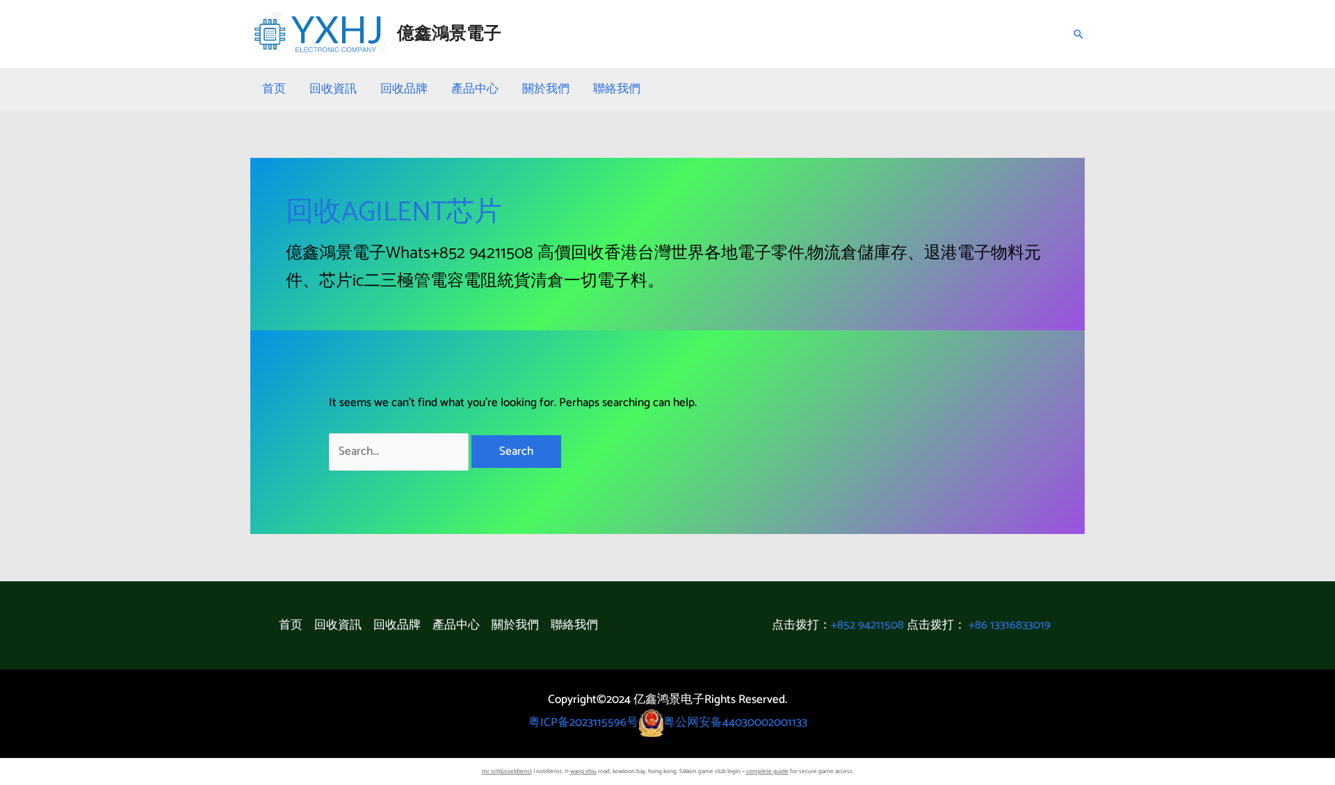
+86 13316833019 (1010, 625)
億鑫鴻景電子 (449, 34)
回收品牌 (404, 89)
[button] (1078, 34)
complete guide (767, 771)
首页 (274, 89)
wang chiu (583, 771)
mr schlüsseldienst (507, 771)
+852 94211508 (867, 625)
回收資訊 (333, 89)
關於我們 (545, 89)
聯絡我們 (616, 89)
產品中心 (475, 89)
